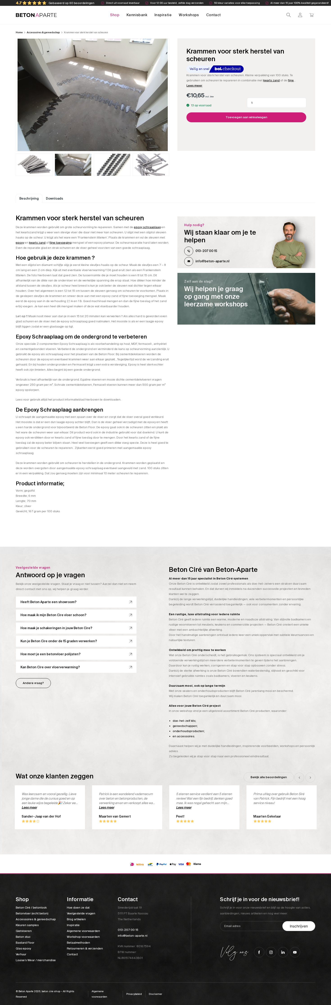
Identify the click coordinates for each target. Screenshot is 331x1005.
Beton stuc (23, 937)
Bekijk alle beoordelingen (269, 777)
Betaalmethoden (78, 943)
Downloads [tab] (54, 198)
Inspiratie (163, 15)
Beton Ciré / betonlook (31, 907)
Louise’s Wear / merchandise (36, 960)
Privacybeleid (134, 994)
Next (310, 777)
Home (19, 32)
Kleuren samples (27, 925)
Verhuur (21, 954)
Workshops (189, 15)
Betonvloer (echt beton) (32, 913)
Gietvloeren (24, 931)
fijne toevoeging (61, 243)
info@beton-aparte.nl (212, 261)
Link (246, 299)
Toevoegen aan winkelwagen (246, 117)
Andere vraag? (33, 683)
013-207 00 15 (206, 251)
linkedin (283, 952)
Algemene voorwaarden (83, 931)
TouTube (295, 952)
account (300, 15)
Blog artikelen (76, 919)
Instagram (271, 952)
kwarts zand (271, 80)
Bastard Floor (25, 943)
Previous (299, 777)
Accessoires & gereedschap (43, 32)
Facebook (259, 952)
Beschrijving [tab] (29, 198)
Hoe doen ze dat (78, 907)
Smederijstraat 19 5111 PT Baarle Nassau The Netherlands (133, 913)
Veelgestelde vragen (81, 913)
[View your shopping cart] (311, 15)
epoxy (20, 243)
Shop (114, 15)
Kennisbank (137, 15)
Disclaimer (155, 994)
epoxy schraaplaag (147, 227)
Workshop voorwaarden (83, 937)
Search (288, 15)
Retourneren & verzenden (85, 948)
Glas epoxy (23, 948)
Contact (213, 15)
